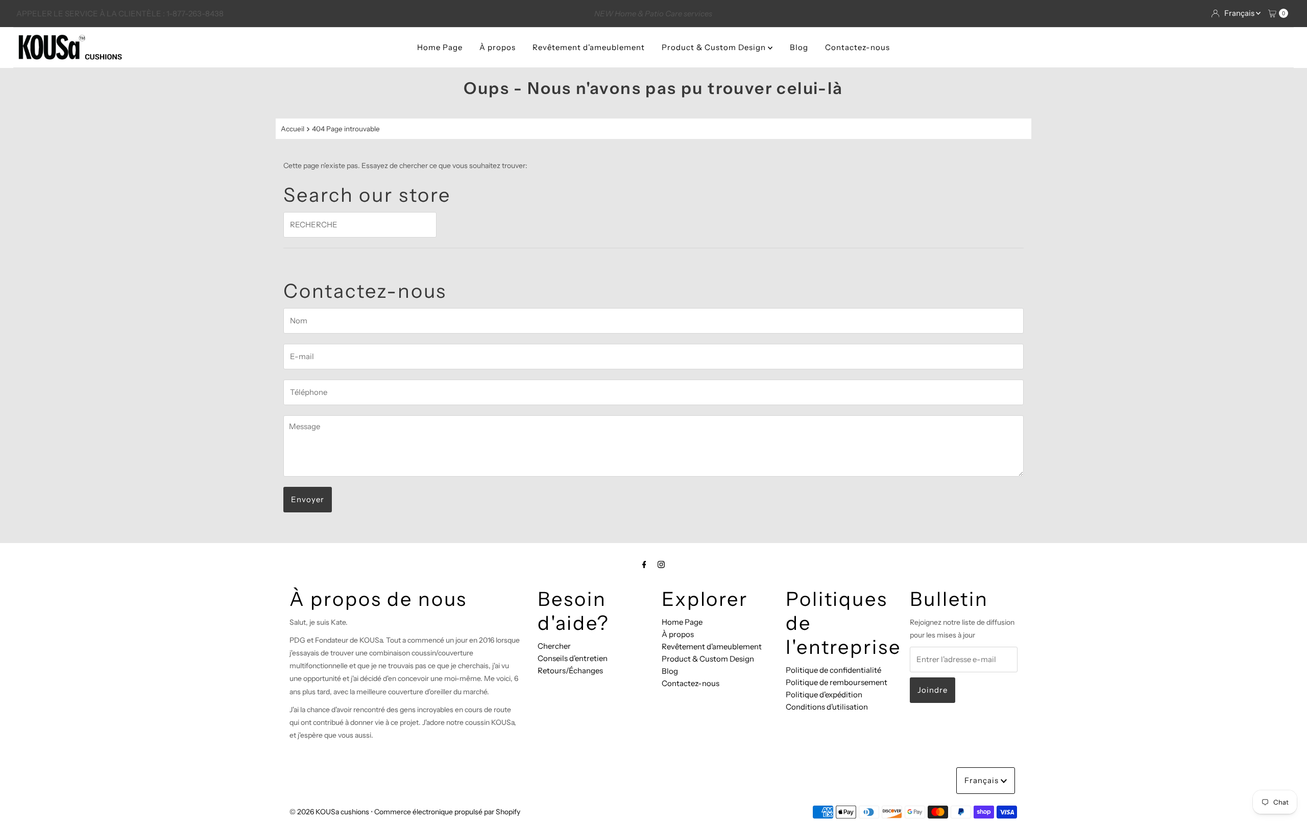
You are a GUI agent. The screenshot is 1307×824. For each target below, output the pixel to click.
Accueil (292, 129)
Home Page (440, 47)
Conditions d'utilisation (827, 707)
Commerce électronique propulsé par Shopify (447, 811)
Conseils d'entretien (573, 658)
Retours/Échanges (570, 670)
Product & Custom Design (715, 47)
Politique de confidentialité (833, 670)
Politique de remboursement (836, 682)
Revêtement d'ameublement (589, 47)
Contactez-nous (857, 47)
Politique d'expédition (824, 694)
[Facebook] (644, 564)
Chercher (554, 646)
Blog (799, 47)
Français (1240, 13)
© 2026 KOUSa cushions (329, 811)
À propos (497, 47)
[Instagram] (661, 564)
